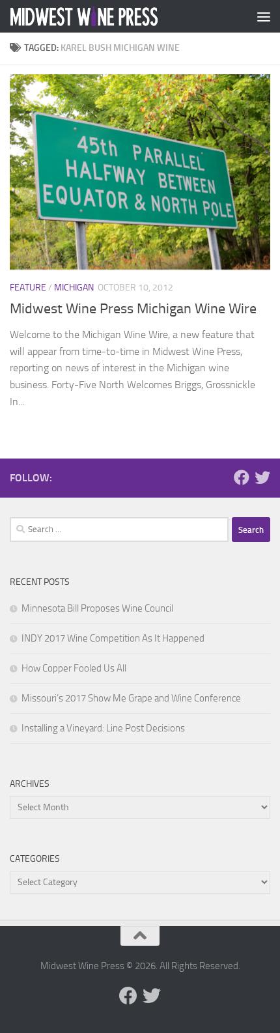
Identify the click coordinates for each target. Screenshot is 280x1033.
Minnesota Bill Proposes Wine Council (97, 608)
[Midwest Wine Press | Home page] (109, 16)
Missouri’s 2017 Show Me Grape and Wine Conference (131, 698)
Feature (28, 287)
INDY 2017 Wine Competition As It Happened (112, 638)
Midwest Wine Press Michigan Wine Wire (133, 308)
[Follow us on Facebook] (241, 477)
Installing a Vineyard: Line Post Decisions (103, 728)
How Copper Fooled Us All (73, 668)
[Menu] (263, 16)
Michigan (74, 287)
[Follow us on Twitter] (262, 477)
